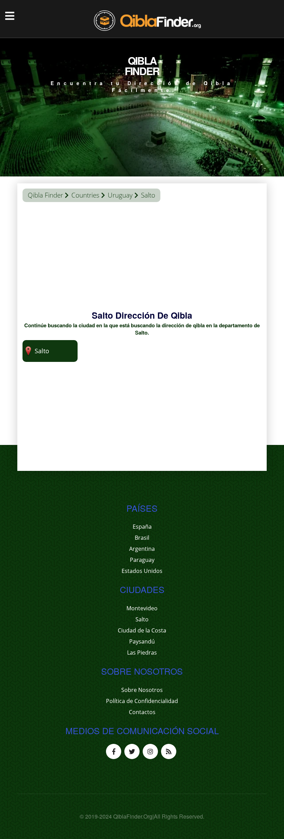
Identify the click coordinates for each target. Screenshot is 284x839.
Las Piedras (142, 652)
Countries (85, 195)
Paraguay (142, 560)
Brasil (142, 537)
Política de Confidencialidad (142, 701)
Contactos (142, 712)
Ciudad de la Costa (142, 630)
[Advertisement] (142, 260)
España (142, 526)
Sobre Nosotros (142, 690)
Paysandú (142, 641)
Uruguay (120, 195)
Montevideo (142, 608)
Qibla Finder (45, 195)
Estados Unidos (142, 571)
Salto (142, 619)
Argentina (142, 549)
